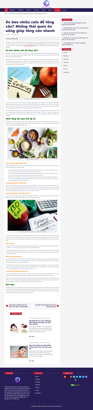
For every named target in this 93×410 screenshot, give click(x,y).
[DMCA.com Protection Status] (76, 385)
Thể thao (28, 10)
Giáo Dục (36, 10)
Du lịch (43, 10)
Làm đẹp (57, 10)
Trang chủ (12, 10)
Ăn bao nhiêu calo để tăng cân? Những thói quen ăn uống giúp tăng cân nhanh (27, 13)
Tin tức (64, 10)
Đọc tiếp (31, 336)
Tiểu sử (50, 10)
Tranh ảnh (20, 10)
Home (5, 13)
